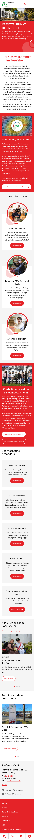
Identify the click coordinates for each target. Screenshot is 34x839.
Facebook (8, 790)
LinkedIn (18, 794)
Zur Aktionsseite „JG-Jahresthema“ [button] (15, 187)
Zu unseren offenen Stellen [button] (12, 434)
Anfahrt (4, 808)
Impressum (5, 816)
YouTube (8, 794)
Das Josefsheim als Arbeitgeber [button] (14, 441)
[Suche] (25, 4)
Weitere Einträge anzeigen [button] (10, 631)
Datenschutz (6, 821)
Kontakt (4, 785)
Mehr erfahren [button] (17, 245)
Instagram (19, 790)
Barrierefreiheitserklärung (10, 812)
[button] (4, 836)
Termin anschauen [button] (10, 748)
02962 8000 (9, 776)
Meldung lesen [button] (8, 679)
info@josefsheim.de (13, 781)
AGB (3, 825)
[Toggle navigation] (30, 4)
